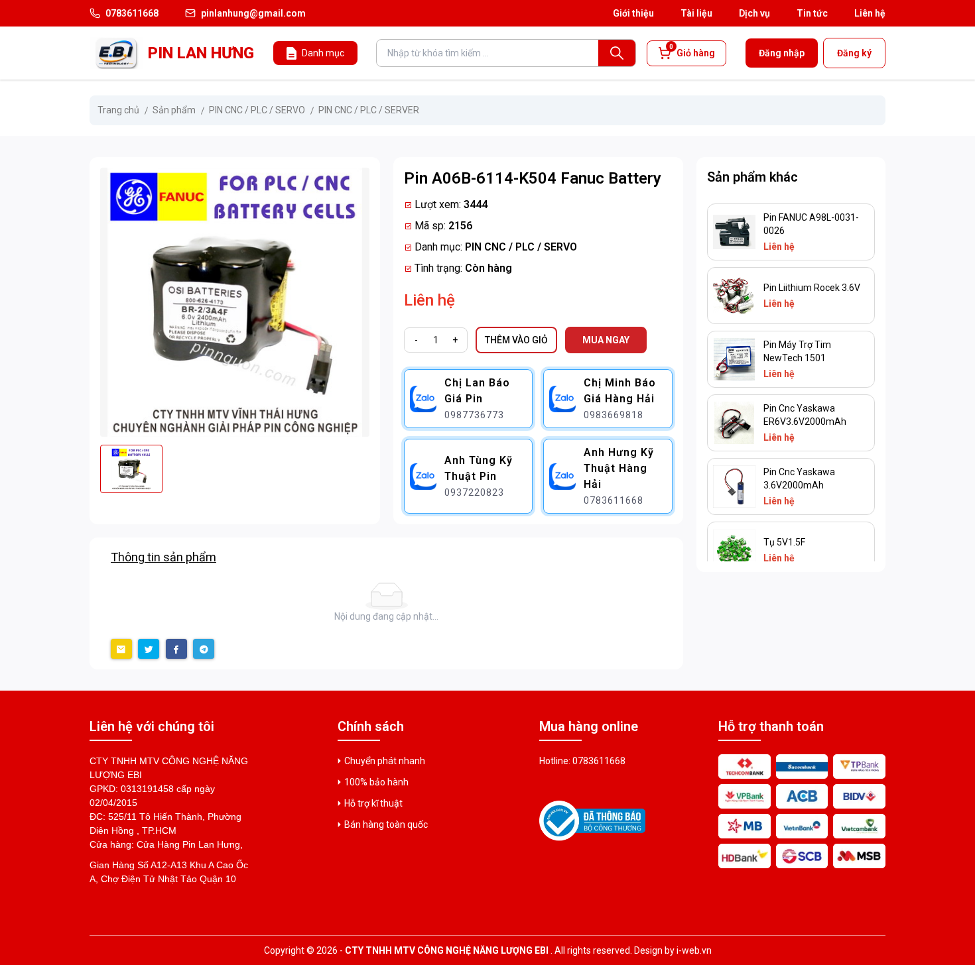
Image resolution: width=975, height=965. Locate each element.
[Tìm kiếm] (616, 53)
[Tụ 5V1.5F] (734, 550)
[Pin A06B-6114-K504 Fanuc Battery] (234, 302)
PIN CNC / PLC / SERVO (521, 247)
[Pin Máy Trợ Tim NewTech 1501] (734, 359)
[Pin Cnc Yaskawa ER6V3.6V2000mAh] (734, 423)
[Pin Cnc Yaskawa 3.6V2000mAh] (734, 486)
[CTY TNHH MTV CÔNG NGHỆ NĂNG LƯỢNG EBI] (592, 821)
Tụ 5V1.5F (784, 542)
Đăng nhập (782, 53)
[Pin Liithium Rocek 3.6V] (734, 295)
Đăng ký (854, 53)
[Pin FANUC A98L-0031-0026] (734, 232)
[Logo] (116, 53)
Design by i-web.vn (673, 950)
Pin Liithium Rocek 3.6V (811, 287)
